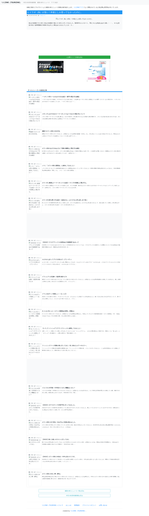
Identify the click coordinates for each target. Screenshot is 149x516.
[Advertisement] (74, 43)
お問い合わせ (103, 505)
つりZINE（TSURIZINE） (78, 511)
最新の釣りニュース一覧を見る (74, 491)
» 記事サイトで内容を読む (74, 57)
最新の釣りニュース (43, 2)
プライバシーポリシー (89, 505)
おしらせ (68, 505)
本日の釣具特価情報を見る (74, 495)
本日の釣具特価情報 (29, 2)
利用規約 (77, 505)
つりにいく (42, 15)
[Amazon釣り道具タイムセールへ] (51, 67)
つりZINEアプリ (79, 7)
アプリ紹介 (54, 2)
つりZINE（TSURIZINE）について (52, 505)
